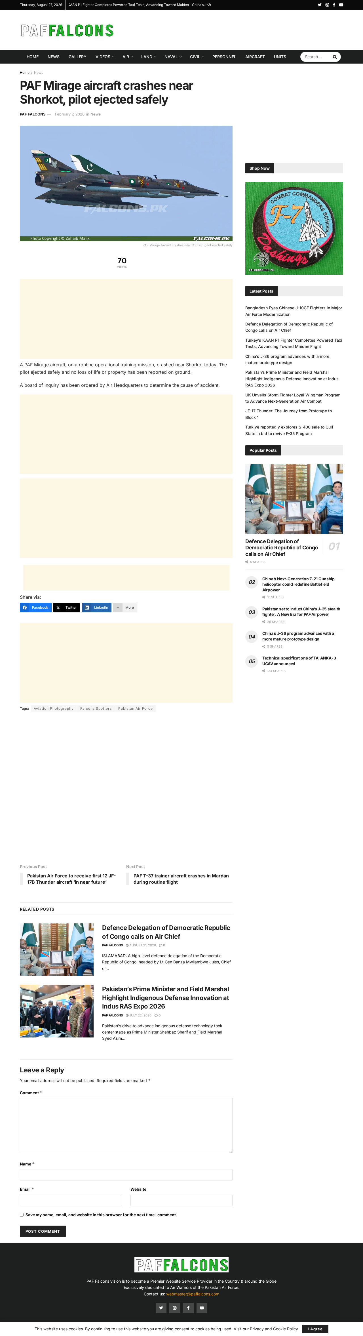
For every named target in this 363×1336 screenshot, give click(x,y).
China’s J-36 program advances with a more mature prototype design (125, 5)
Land (146, 56)
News (54, 56)
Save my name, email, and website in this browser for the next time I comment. (101, 1214)
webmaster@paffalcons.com (192, 1293)
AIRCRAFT (255, 56)
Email (27, 1189)
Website (138, 1189)
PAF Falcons (33, 114)
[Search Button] (335, 57)
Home (33, 56)
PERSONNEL (224, 56)
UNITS (280, 56)
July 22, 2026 (139, 1015)
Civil (195, 56)
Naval (171, 56)
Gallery (77, 56)
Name (27, 1164)
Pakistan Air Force (135, 708)
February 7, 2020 (70, 114)
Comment (31, 1092)
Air (126, 56)
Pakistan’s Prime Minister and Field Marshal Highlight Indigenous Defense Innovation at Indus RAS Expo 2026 (165, 997)
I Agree (315, 1329)
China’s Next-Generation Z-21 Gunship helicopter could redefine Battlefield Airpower (298, 584)
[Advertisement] (240, 29)
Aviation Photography (54, 708)
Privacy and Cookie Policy (274, 1328)
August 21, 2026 (142, 945)
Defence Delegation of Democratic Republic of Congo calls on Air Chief (281, 547)
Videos (103, 56)
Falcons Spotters (96, 708)
